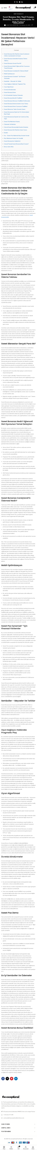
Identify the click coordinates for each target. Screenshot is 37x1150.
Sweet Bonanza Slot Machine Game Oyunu (15, 130)
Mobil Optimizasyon (9, 73)
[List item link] (18, 1115)
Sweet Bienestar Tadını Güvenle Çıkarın (14, 109)
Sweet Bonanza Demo (10, 92)
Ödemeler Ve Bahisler (10, 124)
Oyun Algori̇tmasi (8, 87)
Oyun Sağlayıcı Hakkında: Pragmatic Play (15, 84)
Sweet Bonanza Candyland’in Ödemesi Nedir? (16, 71)
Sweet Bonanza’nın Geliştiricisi (12, 141)
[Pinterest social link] (19, 2)
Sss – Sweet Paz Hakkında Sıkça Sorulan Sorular (16, 135)
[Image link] (10, 1097)
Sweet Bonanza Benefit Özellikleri (13, 98)
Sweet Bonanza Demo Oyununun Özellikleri (15, 106)
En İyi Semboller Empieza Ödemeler (13, 95)
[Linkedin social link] (22, 2)
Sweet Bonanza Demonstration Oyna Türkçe (16, 103)
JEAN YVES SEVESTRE (12, 25)
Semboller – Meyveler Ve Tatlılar (12, 81)
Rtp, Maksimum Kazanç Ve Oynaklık (13, 138)
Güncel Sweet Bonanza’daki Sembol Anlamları (16, 127)
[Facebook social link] (15, 2)
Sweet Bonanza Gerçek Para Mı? (12, 63)
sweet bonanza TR (18, 13)
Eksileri (6, 132)
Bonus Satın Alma (8, 146)
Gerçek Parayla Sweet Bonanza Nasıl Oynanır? (16, 144)
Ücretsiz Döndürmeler (10, 89)
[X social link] (17, 2)
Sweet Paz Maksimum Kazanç (12, 121)
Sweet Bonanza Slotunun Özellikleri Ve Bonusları (17, 101)
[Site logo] (23, 7)
